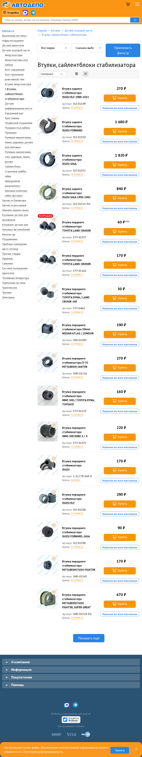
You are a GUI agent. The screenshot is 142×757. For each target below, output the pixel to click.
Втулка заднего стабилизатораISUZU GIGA (72, 159)
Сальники (7, 263)
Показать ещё (89, 638)
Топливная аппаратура (15, 278)
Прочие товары (11, 253)
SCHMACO (77, 107)
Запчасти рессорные (14, 205)
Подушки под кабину (17, 127)
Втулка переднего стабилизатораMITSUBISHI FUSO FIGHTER (78, 565)
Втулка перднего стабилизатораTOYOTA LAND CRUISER (76, 226)
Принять (120, 750)
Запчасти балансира (14, 200)
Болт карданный (14, 69)
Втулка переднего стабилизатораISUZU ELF (74, 499)
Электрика (8, 297)
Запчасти (8, 31)
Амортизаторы (14, 55)
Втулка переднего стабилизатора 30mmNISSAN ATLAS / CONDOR (78, 329)
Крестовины (12, 118)
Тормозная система (13, 282)
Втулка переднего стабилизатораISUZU (74, 465)
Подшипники (9, 239)
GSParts (75, 480)
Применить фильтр (123, 50)
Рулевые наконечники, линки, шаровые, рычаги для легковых (19, 142)
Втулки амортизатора (18, 84)
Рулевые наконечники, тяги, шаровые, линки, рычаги (18, 156)
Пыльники (10, 132)
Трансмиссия (9, 287)
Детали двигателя (13, 45)
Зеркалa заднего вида (15, 210)
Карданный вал (14, 113)
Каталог (55, 30)
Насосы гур (8, 234)
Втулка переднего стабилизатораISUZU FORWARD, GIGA (76, 532)
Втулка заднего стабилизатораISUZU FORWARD (72, 126)
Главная (42, 30)
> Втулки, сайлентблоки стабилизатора (14, 93)
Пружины (7, 258)
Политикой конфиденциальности (43, 751)
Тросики (7, 292)
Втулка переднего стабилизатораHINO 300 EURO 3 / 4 (74, 432)
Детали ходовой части (16, 50)
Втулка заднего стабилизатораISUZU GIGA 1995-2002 (76, 193)
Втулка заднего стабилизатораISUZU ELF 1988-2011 (75, 93)
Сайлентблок (12, 166)
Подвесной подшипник (18, 123)
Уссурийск (13, 12)
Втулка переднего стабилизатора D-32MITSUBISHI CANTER (75, 362)
